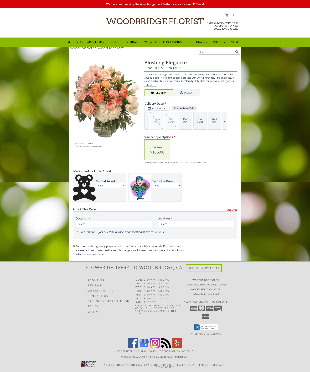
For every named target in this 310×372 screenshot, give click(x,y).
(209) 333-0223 (230, 28)
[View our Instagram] (155, 347)
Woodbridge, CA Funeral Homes (137, 351)
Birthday (130, 42)
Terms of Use (165, 367)
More (235, 42)
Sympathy (150, 42)
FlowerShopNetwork (157, 364)
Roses (114, 42)
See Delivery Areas (203, 268)
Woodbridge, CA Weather (137, 356)
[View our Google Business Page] (144, 347)
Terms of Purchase (211, 364)
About (217, 42)
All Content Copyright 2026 (123, 364)
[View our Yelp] (177, 347)
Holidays (197, 42)
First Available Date (184, 108)
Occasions (174, 42)
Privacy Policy (185, 364)
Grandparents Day (90, 42)
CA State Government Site (172, 356)
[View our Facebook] (133, 347)
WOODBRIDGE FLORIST (155, 21)
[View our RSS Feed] (166, 347)
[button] (229, 15)
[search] (237, 52)
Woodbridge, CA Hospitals (176, 351)
